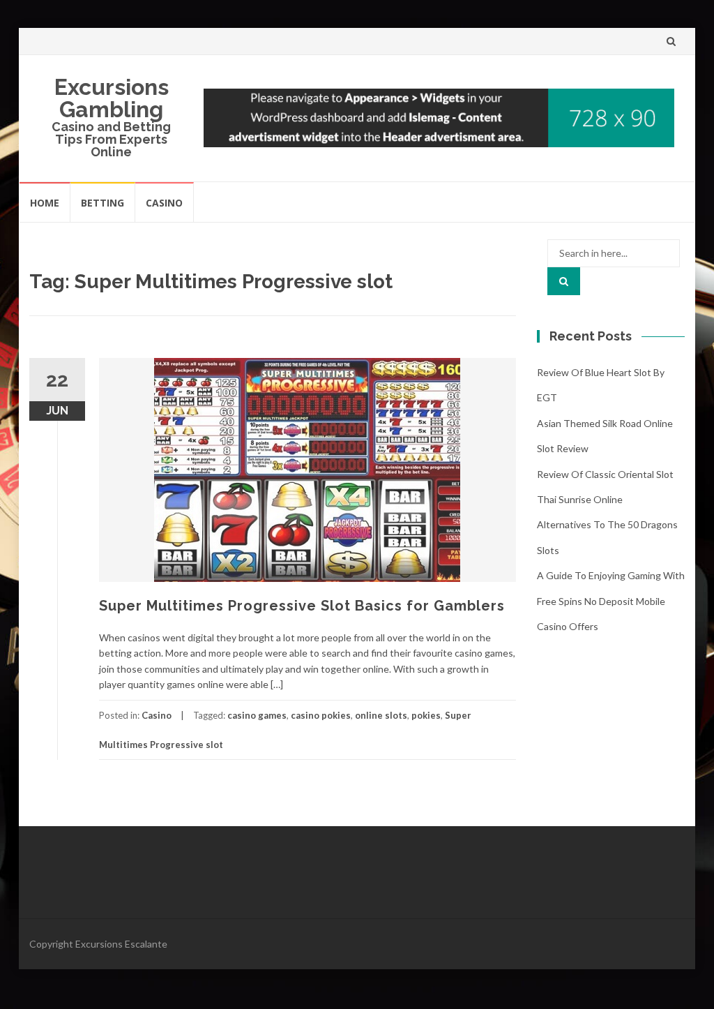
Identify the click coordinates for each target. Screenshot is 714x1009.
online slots (381, 715)
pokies (426, 715)
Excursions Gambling (111, 98)
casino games (257, 715)
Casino (164, 202)
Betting (102, 202)
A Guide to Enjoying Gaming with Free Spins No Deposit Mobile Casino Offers (611, 600)
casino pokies (321, 715)
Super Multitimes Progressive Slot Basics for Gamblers (302, 605)
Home (44, 202)
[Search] (563, 281)
